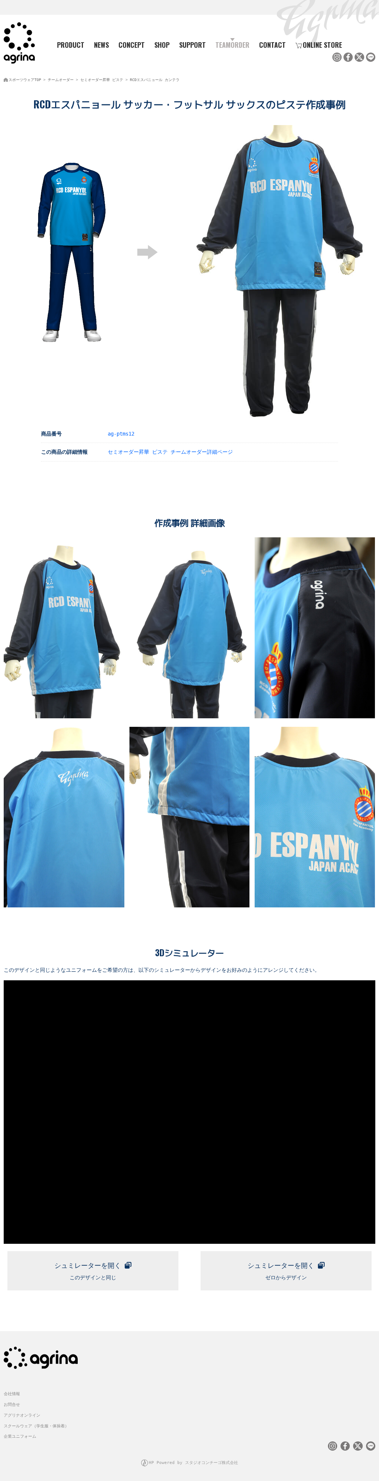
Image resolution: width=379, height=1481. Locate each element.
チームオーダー (61, 80)
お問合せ (12, 1404)
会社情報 (12, 1393)
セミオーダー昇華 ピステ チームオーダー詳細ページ (170, 452)
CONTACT (272, 45)
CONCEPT (131, 45)
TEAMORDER (232, 45)
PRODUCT (70, 45)
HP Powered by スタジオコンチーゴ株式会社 (193, 1462)
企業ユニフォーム (20, 1436)
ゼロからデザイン (281, 1271)
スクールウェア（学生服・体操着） (36, 1426)
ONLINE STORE (322, 45)
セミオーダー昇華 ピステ (101, 80)
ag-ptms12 (121, 434)
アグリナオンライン (22, 1415)
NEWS (101, 45)
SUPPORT (192, 45)
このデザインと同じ (87, 1271)
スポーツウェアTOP (25, 80)
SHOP (162, 45)
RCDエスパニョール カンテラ (155, 80)
